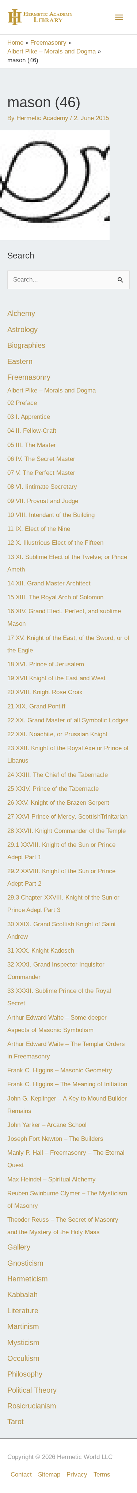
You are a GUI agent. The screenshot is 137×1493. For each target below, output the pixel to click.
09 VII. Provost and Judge (42, 501)
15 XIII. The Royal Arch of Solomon (55, 597)
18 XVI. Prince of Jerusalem (45, 664)
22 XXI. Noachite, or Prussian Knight (57, 734)
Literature (22, 1311)
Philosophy (24, 1374)
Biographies (26, 345)
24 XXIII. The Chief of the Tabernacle (57, 774)
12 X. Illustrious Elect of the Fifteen (55, 542)
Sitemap (49, 1474)
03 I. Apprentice (28, 416)
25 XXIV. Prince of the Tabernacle (53, 788)
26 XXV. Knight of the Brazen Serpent (58, 802)
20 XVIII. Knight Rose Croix (45, 692)
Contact (21, 1474)
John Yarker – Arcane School (47, 1124)
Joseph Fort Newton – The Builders (56, 1138)
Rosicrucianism (31, 1406)
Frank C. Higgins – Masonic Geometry (59, 1070)
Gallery (18, 1247)
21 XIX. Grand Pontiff (36, 706)
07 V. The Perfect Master (41, 472)
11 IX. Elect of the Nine (38, 528)
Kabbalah (22, 1295)
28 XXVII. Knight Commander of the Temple (66, 830)
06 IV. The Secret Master (41, 458)
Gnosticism (25, 1263)
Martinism (23, 1326)
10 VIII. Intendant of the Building (51, 514)
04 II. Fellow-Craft (31, 430)
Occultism (23, 1358)
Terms (102, 1474)
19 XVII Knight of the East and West (56, 678)
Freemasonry (28, 377)
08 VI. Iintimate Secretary (42, 486)
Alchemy (21, 313)
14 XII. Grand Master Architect (49, 583)
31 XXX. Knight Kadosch (40, 950)
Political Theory (32, 1390)
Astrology (22, 329)
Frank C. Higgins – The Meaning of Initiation (67, 1084)
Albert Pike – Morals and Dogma (51, 390)
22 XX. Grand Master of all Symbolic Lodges (68, 720)
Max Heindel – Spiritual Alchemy (51, 1179)
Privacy (76, 1474)
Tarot (15, 1422)
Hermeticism (27, 1279)
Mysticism (23, 1343)
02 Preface (22, 402)
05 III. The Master (31, 445)
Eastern (20, 361)
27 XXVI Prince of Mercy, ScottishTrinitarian (67, 816)
